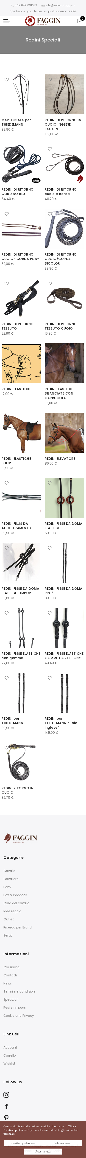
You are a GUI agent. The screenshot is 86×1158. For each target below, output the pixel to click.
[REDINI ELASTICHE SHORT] (21, 433)
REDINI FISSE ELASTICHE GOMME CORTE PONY (64, 655)
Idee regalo (12, 911)
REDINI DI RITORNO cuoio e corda (61, 191)
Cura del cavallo (16, 903)
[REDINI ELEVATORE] (64, 433)
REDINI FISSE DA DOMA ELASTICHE (63, 525)
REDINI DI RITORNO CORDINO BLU (18, 191)
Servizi (8, 935)
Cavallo (9, 871)
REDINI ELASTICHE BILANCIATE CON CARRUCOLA (59, 394)
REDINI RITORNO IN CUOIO (18, 790)
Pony (7, 887)
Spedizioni (11, 999)
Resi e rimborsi (14, 1007)
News (7, 983)
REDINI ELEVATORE (60, 458)
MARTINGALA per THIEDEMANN (16, 122)
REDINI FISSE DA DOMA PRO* (63, 590)
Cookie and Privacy (18, 1015)
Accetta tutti (43, 1151)
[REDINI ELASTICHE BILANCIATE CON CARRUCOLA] (64, 363)
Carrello (9, 1055)
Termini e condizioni (19, 991)
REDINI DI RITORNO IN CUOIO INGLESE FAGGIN (63, 125)
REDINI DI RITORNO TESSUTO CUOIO (61, 326)
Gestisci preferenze (23, 1143)
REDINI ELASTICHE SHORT (16, 461)
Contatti (10, 975)
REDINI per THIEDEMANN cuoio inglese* (61, 723)
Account (10, 1047)
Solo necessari (63, 1143)
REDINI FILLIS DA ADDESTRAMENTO (16, 525)
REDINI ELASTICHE (16, 389)
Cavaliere (11, 879)
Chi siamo (11, 967)
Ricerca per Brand (17, 927)
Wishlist (9, 1063)
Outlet (8, 919)
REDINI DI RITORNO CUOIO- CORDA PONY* (21, 256)
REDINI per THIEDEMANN (12, 720)
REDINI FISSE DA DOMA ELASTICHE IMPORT (20, 590)
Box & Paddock (15, 895)
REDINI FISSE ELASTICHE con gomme (21, 655)
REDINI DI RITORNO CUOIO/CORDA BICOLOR (61, 259)
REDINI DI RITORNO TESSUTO (18, 326)
